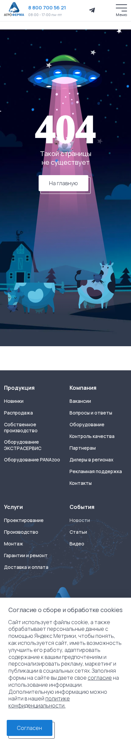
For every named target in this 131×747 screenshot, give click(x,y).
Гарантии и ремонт (26, 555)
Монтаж (13, 544)
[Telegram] (92, 10)
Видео (77, 544)
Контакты (81, 483)
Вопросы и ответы (91, 413)
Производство (21, 532)
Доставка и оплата (26, 567)
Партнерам (83, 448)
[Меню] (121, 7)
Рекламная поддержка (96, 471)
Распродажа (18, 413)
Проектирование (24, 520)
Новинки (14, 401)
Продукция (19, 387)
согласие (100, 677)
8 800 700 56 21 (47, 7)
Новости (80, 520)
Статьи (78, 532)
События (82, 507)
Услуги (13, 507)
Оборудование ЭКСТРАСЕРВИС (22, 445)
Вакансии (80, 401)
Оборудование (87, 425)
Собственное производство (21, 428)
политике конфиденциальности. (39, 702)
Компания (83, 387)
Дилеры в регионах (92, 460)
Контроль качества (92, 436)
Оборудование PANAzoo (32, 460)
